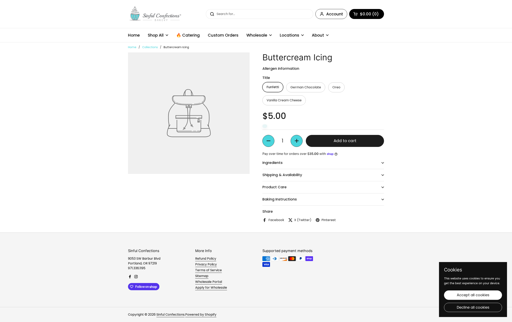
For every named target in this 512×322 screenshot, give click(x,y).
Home (132, 47)
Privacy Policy (206, 264)
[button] (268, 141)
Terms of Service (208, 270)
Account (334, 14)
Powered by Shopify (200, 314)
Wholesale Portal (208, 281)
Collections (150, 47)
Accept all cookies (473, 294)
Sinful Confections (170, 314)
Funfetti (273, 87)
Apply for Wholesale (211, 287)
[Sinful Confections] (155, 14)
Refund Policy (205, 258)
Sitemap (201, 276)
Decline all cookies (473, 307)
